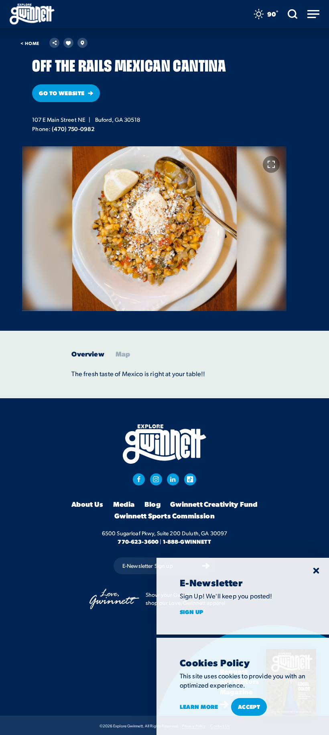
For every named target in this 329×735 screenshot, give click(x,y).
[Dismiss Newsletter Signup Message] (316, 570)
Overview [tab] (87, 353)
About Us (87, 504)
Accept (249, 706)
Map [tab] (123, 353)
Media (124, 504)
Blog (152, 504)
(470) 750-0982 (73, 128)
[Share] (54, 43)
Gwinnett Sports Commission (164, 516)
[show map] (82, 43)
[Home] (32, 14)
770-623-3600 (138, 541)
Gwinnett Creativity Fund (214, 504)
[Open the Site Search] (293, 14)
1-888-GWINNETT (187, 541)
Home (29, 43)
